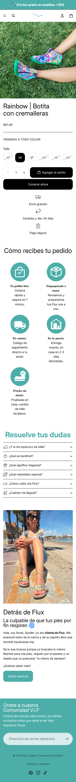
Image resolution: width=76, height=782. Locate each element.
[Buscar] (13, 15)
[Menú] (4, 15)
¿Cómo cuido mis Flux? (24, 483)
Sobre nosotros (18, 676)
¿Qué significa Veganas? (25, 465)
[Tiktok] (45, 772)
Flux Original (29, 755)
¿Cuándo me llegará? (23, 492)
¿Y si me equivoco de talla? (27, 446)
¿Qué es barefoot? (21, 456)
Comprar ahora (38, 184)
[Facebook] (30, 772)
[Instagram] (38, 772)
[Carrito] (71, 15)
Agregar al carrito (53, 172)
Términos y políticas (38, 763)
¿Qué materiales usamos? (26, 474)
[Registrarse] (66, 739)
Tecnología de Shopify (50, 755)
